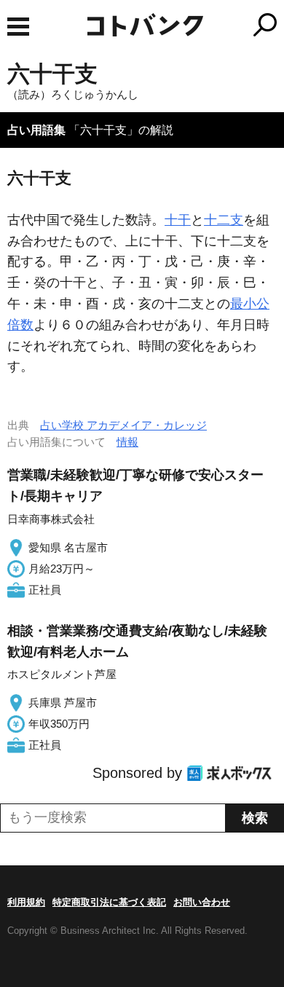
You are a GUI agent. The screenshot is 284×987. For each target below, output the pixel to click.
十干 (178, 220)
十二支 (223, 220)
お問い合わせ (201, 902)
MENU (18, 26)
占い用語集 (36, 130)
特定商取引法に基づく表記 (109, 902)
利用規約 (26, 902)
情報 (127, 442)
